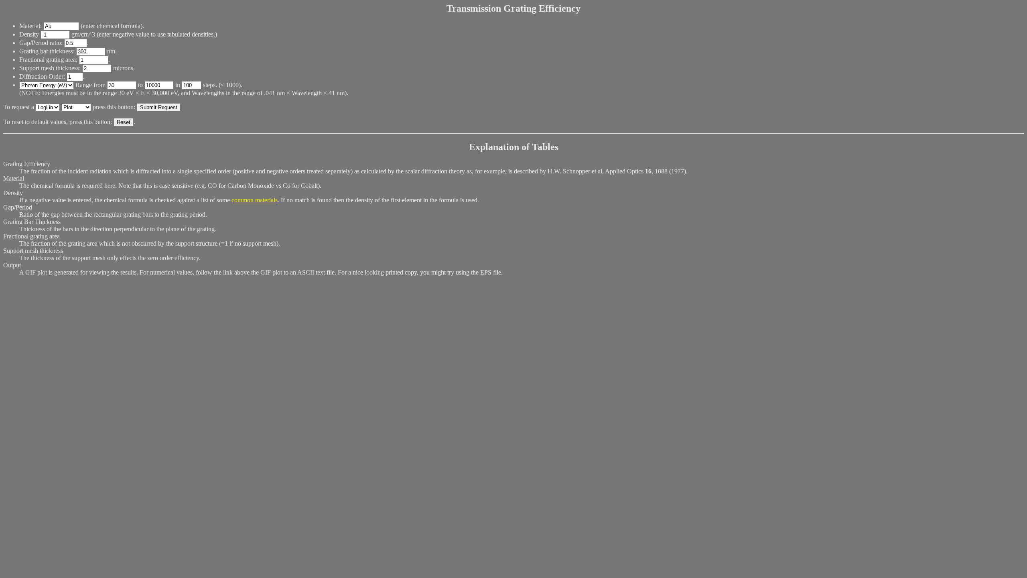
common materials (254, 200)
